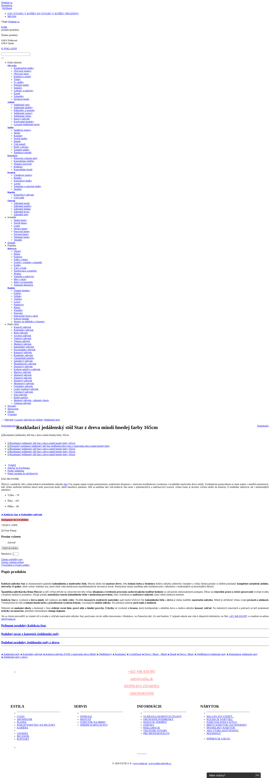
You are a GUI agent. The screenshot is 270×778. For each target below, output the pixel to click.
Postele (17, 141)
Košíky (17, 265)
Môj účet (12, 16)
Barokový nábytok (23, 380)
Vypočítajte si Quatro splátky (15, 565)
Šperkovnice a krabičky (25, 271)
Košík (4, 27)
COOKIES (22, 733)
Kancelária (13, 155)
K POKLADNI (9, 48)
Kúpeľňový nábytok (24, 194)
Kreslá (17, 93)
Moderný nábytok (22, 344)
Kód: (4, 479)
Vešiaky (18, 296)
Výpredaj (12, 414)
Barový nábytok (22, 118)
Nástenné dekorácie (23, 285)
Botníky (18, 178)
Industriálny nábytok (24, 347)
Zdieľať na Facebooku (19, 468)
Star (66, 484)
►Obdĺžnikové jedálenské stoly (210, 654)
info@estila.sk (8, 619)
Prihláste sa (13, 21)
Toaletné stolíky (21, 149)
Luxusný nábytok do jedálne (29, 419)
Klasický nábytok (22, 327)
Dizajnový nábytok (23, 366)
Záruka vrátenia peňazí (12, 562)
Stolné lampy (20, 220)
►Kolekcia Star (10, 514)
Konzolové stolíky (23, 180)
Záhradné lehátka (22, 209)
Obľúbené (7, 8)
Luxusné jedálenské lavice (27, 124)
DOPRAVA (86, 716)
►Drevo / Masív (185, 654)
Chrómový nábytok (23, 392)
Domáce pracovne (23, 164)
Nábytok (9, 419)
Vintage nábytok (22, 341)
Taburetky (19, 96)
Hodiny (17, 273)
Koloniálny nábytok (23, 330)
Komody (18, 135)
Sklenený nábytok (23, 375)
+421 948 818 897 (238, 616)
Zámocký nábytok (23, 377)
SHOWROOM (142, 693)
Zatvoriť (12, 542)
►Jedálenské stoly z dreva (14, 657)
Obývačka (12, 65)
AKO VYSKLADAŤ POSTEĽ (223, 730)
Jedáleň (11, 102)
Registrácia (6, 5)
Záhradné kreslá (22, 203)
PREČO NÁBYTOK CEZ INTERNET (227, 725)
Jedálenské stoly (22, 104)
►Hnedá (171, 654)
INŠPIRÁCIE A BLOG (218, 738)
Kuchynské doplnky (24, 121)
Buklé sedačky (21, 397)
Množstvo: (6, 553)
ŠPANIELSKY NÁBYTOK (221, 727)
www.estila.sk (140, 763)
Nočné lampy (20, 223)
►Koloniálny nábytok (30, 514)
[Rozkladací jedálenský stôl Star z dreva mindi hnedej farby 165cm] (41, 443)
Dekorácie (12, 248)
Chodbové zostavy (23, 175)
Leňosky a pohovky (23, 90)
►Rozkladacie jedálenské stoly (242, 654)
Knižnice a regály (22, 76)
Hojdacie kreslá (21, 99)
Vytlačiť (12, 465)
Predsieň (11, 172)
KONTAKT (23, 739)
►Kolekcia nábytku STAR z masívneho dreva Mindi (69, 654)
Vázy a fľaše (20, 268)
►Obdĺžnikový (104, 654)
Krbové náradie (21, 318)
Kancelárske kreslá (23, 169)
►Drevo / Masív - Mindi (154, 654)
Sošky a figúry (21, 259)
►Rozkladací (119, 654)
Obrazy (17, 251)
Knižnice (18, 166)
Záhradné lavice (22, 211)
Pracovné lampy (22, 231)
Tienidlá (18, 240)
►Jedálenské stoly (10, 654)
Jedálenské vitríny (22, 116)
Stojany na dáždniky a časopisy (29, 321)
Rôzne (17, 254)
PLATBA (22, 722)
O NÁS (21, 716)
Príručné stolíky (21, 85)
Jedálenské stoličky (23, 107)
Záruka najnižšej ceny (12, 559)
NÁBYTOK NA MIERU (93, 722)
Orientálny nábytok (23, 386)
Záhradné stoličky (22, 206)
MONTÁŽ (85, 719)
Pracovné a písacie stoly (25, 158)
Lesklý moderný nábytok (26, 389)
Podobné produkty (30, 642)
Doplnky (11, 288)
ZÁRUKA (148, 725)
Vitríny (17, 79)
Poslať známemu (16, 470)
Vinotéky (18, 310)
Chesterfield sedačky (24, 358)
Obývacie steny (21, 73)
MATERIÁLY (214, 733)
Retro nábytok (21, 332)
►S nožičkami (134, 654)
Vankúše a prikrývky (24, 276)
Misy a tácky (20, 279)
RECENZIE (23, 736)
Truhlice (18, 299)
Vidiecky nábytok (22, 338)
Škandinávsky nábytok (25, 363)
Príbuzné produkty (23, 625)
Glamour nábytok (22, 403)
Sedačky (18, 87)
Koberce (18, 256)
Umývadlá (19, 197)
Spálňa (11, 127)
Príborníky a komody (24, 110)
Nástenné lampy (22, 237)
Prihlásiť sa (6, 2)
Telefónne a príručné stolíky (27, 186)
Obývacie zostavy (22, 71)
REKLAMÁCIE (151, 727)
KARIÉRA (22, 727)
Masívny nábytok (22, 372)
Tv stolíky (19, 82)
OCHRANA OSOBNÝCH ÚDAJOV (162, 716)
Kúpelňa (11, 192)
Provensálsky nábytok (24, 349)
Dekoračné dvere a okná (26, 316)
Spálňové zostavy (22, 130)
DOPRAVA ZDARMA (141, 686)
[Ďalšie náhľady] (1, 438)
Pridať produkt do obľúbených (23, 473)
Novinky (12, 406)
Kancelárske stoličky (24, 161)
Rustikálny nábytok (23, 355)
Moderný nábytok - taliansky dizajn (31, 400)
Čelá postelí (19, 144)
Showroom (13, 408)
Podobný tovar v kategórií (30, 634)
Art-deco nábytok (22, 335)
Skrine (17, 133)
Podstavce (19, 304)
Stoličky (18, 189)
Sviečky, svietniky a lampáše (28, 262)
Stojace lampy (21, 228)
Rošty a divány (21, 147)
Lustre (17, 225)
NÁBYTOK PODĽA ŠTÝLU (222, 722)
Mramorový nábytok (24, 383)
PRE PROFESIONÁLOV (156, 733)
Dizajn (11, 411)
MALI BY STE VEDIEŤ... (220, 716)
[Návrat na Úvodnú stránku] (1, 419)
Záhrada (11, 200)
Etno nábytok (20, 394)
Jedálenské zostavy (23, 113)
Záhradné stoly (21, 214)
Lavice (17, 183)
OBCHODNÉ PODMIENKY (158, 719)
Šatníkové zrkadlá (22, 152)
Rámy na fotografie (23, 282)
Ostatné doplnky (22, 290)
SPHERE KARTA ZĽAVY (94, 725)
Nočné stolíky (21, 138)
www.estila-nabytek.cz (160, 763)
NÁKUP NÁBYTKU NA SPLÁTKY (36, 725)
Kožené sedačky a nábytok (27, 369)
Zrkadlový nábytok (23, 361)
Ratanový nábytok (23, 352)
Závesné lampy (21, 234)
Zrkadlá (11, 242)
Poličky (17, 293)
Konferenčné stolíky (24, 68)
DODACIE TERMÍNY (155, 722)
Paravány (18, 313)
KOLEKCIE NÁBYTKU (220, 719)
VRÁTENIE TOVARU (155, 730)
